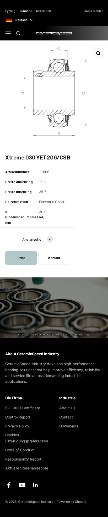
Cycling (10, 11)
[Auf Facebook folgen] (8, 485)
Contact (66, 417)
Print (21, 258)
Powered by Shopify (71, 502)
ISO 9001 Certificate (22, 408)
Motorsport (43, 11)
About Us (67, 408)
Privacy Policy (17, 426)
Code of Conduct (20, 450)
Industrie (26, 11)
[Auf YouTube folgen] (22, 485)
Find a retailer (93, 11)
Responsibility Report (23, 459)
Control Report (17, 417)
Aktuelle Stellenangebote (26, 468)
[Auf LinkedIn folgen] (35, 485)
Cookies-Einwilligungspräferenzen (26, 438)
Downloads (68, 426)
